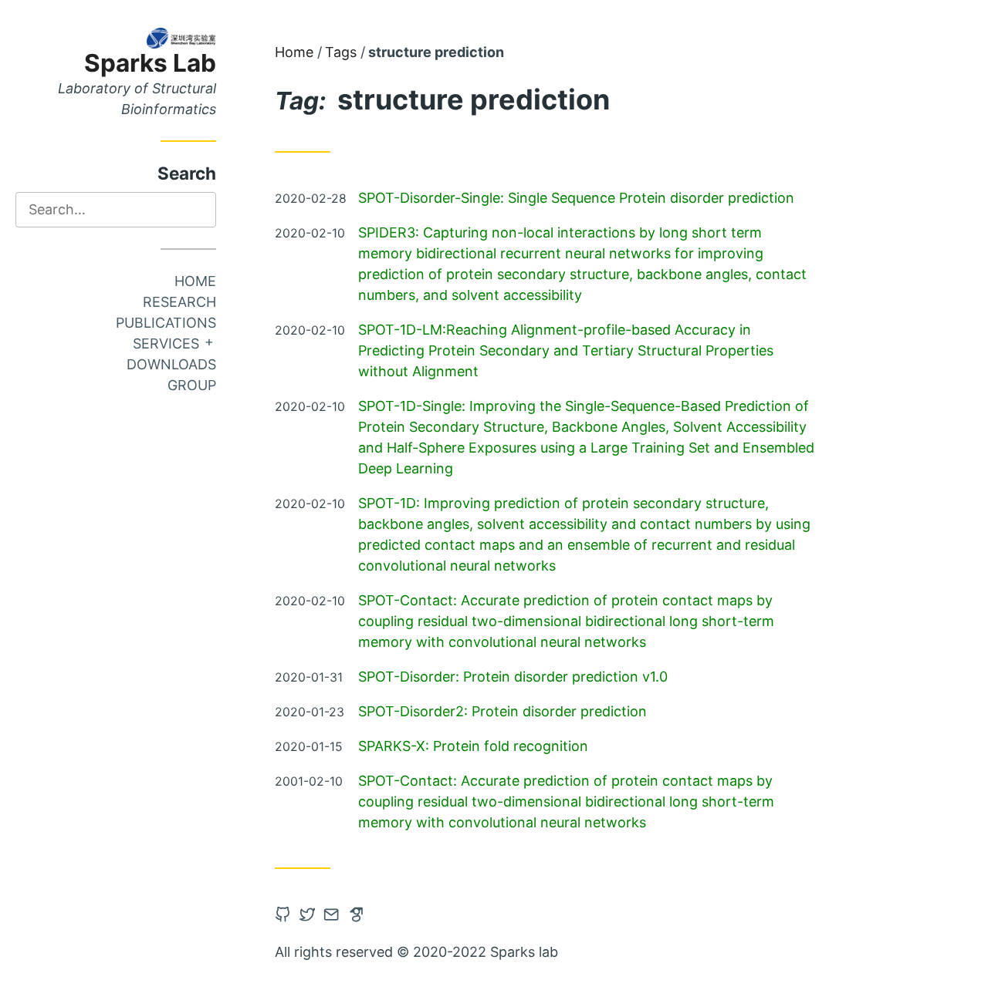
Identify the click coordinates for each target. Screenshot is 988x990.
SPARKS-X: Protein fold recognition (473, 746)
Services (166, 343)
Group (191, 385)
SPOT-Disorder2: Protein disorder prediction (502, 711)
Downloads (171, 364)
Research (179, 302)
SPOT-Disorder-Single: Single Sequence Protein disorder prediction (576, 198)
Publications (166, 323)
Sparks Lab (150, 63)
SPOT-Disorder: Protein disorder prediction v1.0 (513, 676)
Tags (341, 52)
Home (195, 281)
